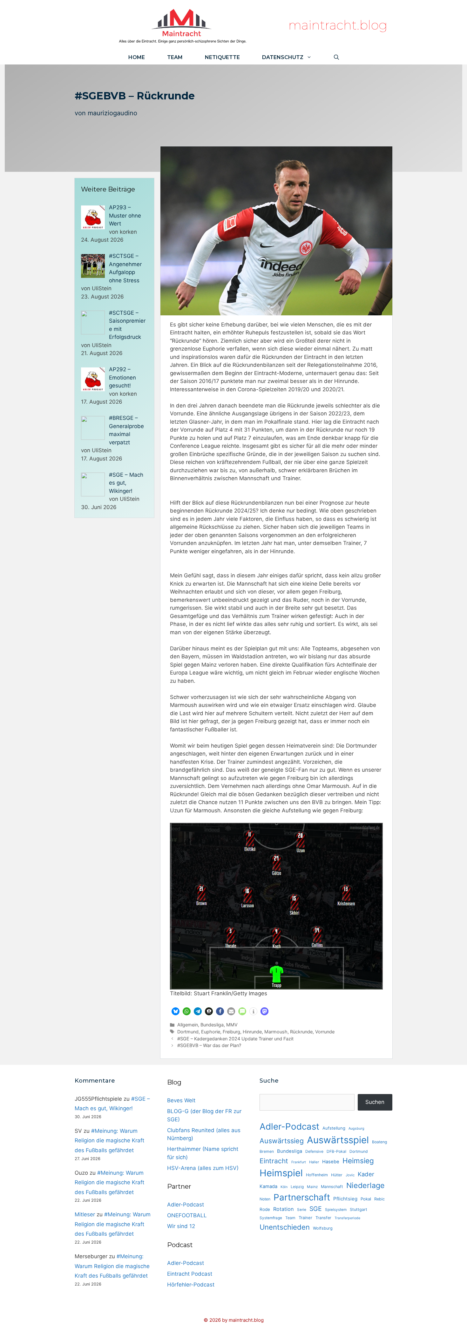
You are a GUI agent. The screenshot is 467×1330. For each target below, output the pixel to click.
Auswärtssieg (282, 1141)
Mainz (312, 1187)
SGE (315, 1208)
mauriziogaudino (112, 113)
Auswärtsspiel (338, 1139)
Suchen (374, 1102)
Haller (314, 1162)
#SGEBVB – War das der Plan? (209, 1045)
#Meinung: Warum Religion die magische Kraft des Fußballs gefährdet (109, 1140)
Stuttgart (358, 1209)
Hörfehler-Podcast (190, 1284)
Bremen (267, 1151)
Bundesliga (212, 1024)
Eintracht (274, 1161)
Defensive (314, 1151)
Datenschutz (282, 57)
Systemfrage (271, 1218)
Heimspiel (281, 1173)
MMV (232, 1024)
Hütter (336, 1174)
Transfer (323, 1217)
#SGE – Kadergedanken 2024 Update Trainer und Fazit (235, 1038)
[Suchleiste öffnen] (336, 57)
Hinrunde (252, 1031)
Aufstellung (333, 1128)
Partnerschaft (302, 1197)
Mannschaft (332, 1186)
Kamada (268, 1186)
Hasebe (330, 1162)
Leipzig (297, 1186)
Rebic (379, 1199)
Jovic (350, 1175)
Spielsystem (336, 1209)
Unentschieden (285, 1227)
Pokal (366, 1198)
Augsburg (356, 1128)
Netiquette (222, 57)
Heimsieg (358, 1160)
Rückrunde (301, 1031)
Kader (366, 1174)
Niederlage (365, 1185)
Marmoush (276, 1031)
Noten (265, 1199)
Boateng (379, 1141)
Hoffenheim (317, 1174)
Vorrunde (325, 1031)
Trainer (305, 1217)
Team (175, 57)
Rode (265, 1209)
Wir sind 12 (181, 1226)
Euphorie (210, 1031)
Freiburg (231, 1031)
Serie (301, 1209)
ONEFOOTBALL (187, 1215)
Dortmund (188, 1031)
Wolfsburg (323, 1228)
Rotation (283, 1209)
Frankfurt (298, 1162)
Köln (284, 1187)
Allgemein (187, 1024)
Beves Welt (181, 1100)
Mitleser (85, 1214)
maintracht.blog (337, 25)
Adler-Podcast (185, 1204)
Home (136, 57)
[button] (175, 1011)
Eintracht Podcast (189, 1274)
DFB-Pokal (336, 1151)
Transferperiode (347, 1218)
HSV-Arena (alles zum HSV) (203, 1168)
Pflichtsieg (345, 1199)
